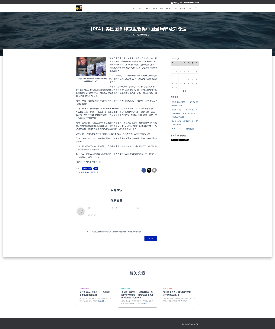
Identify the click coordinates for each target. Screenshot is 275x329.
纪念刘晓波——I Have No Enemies (184, 3)
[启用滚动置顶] (270, 324)
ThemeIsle (192, 324)
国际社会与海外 (87, 168)
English (182, 8)
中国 (174, 8)
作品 (140, 8)
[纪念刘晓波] (79, 8)
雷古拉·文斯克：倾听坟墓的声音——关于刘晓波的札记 (178, 293)
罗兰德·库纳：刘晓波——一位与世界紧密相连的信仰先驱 (94, 293)
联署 (161, 8)
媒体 (147, 8)
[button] (134, 8)
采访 (167, 8)
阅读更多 (101, 301)
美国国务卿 (94, 172)
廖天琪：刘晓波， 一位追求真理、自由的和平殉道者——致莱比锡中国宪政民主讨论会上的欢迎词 (185, 113)
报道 (96, 168)
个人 (132, 8)
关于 (190, 8)
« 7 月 (184, 91)
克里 (82, 172)
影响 (154, 8)
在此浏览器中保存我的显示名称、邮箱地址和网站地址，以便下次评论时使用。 (116, 232)
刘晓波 (87, 172)
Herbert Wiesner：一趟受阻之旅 (183, 129)
